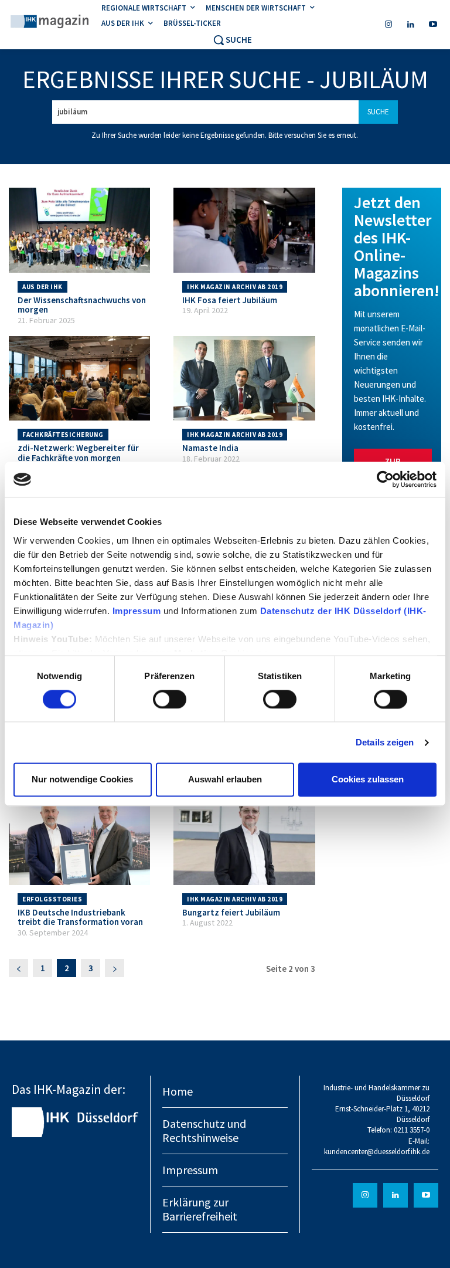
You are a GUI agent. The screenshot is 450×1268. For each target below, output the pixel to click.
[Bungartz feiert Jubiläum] (244, 842)
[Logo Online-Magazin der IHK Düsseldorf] (50, 23)
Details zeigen (385, 742)
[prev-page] (18, 968)
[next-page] (114, 968)
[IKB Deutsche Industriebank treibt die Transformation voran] (79, 842)
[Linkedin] (411, 24)
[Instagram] (388, 24)
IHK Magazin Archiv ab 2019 (234, 287)
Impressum (137, 611)
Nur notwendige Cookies (82, 780)
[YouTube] (426, 1195)
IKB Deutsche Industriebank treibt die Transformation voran (80, 917)
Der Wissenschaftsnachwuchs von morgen (82, 305)
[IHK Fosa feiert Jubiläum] (244, 230)
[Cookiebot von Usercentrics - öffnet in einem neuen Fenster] (385, 479)
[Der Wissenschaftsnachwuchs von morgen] (79, 230)
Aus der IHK (42, 287)
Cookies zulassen (368, 780)
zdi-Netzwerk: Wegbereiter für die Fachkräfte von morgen (78, 452)
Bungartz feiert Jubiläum (231, 912)
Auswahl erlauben (225, 780)
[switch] (169, 699)
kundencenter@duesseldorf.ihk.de (376, 1152)
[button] (232, 40)
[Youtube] (433, 24)
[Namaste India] (244, 378)
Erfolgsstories (52, 899)
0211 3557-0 (411, 1130)
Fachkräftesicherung (63, 434)
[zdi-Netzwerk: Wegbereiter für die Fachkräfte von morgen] (79, 378)
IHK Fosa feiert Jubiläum (229, 300)
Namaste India (210, 447)
